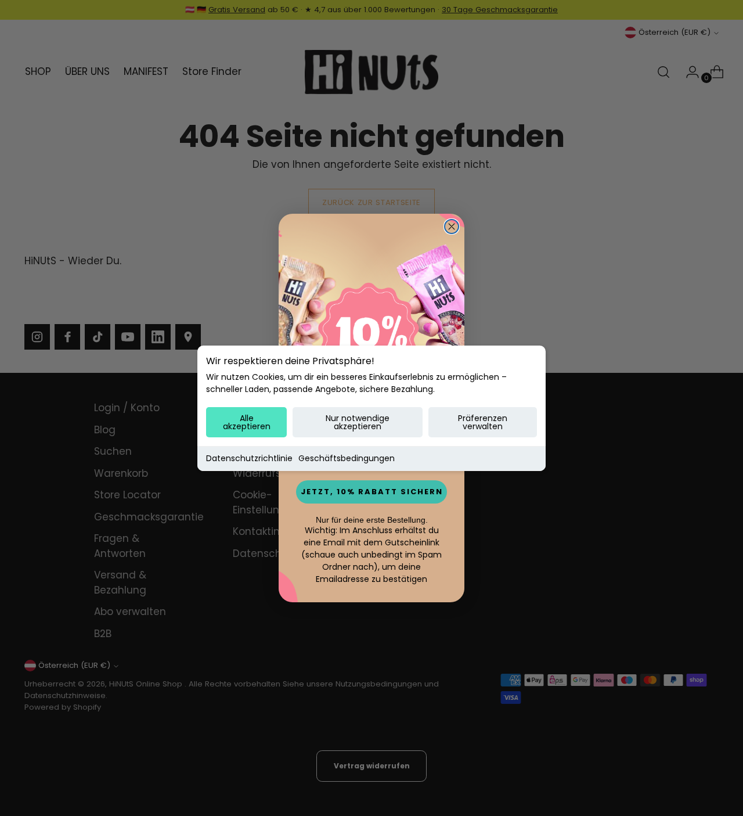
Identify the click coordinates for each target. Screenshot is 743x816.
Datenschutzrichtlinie (249, 458)
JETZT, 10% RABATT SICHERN (372, 491)
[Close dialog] (452, 226)
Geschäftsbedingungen (346, 458)
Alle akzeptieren (246, 422)
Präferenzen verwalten (482, 422)
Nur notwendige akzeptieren (357, 422)
